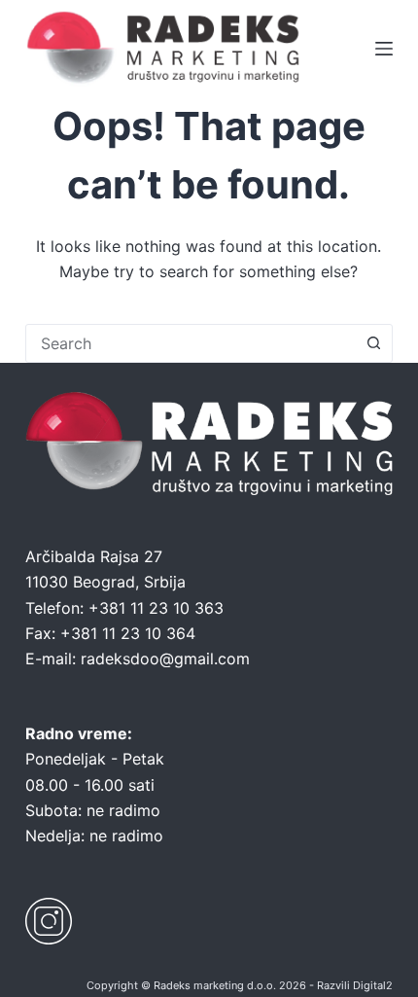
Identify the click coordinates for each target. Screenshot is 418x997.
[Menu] (384, 48)
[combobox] (190, 343)
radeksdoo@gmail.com (165, 658)
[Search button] (373, 343)
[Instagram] (48, 921)
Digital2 (373, 985)
